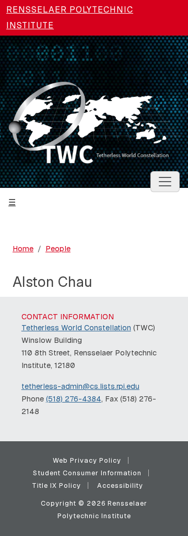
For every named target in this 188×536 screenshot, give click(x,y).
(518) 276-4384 (73, 399)
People (57, 248)
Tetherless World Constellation (76, 327)
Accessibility (120, 485)
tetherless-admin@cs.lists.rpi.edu (80, 386)
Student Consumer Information (87, 472)
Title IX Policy (56, 485)
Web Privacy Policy (87, 460)
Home (23, 248)
